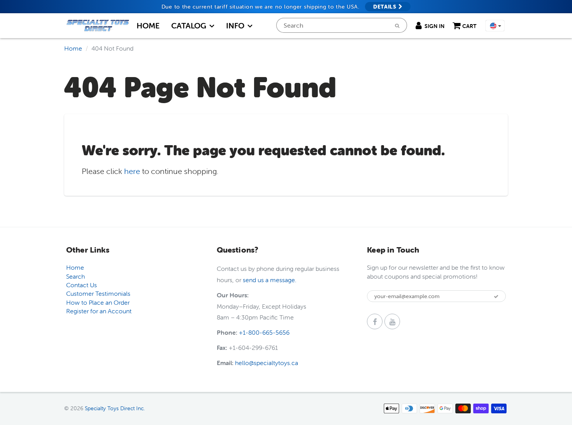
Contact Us (81, 285)
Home (148, 25)
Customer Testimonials (98, 293)
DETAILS (385, 6)
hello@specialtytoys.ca (266, 363)
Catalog (188, 25)
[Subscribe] (496, 296)
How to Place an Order (98, 302)
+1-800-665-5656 (264, 332)
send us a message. (270, 280)
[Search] (397, 25)
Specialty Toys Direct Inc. (115, 408)
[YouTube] (392, 321)
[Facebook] (375, 321)
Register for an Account (99, 311)
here (132, 171)
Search (75, 276)
